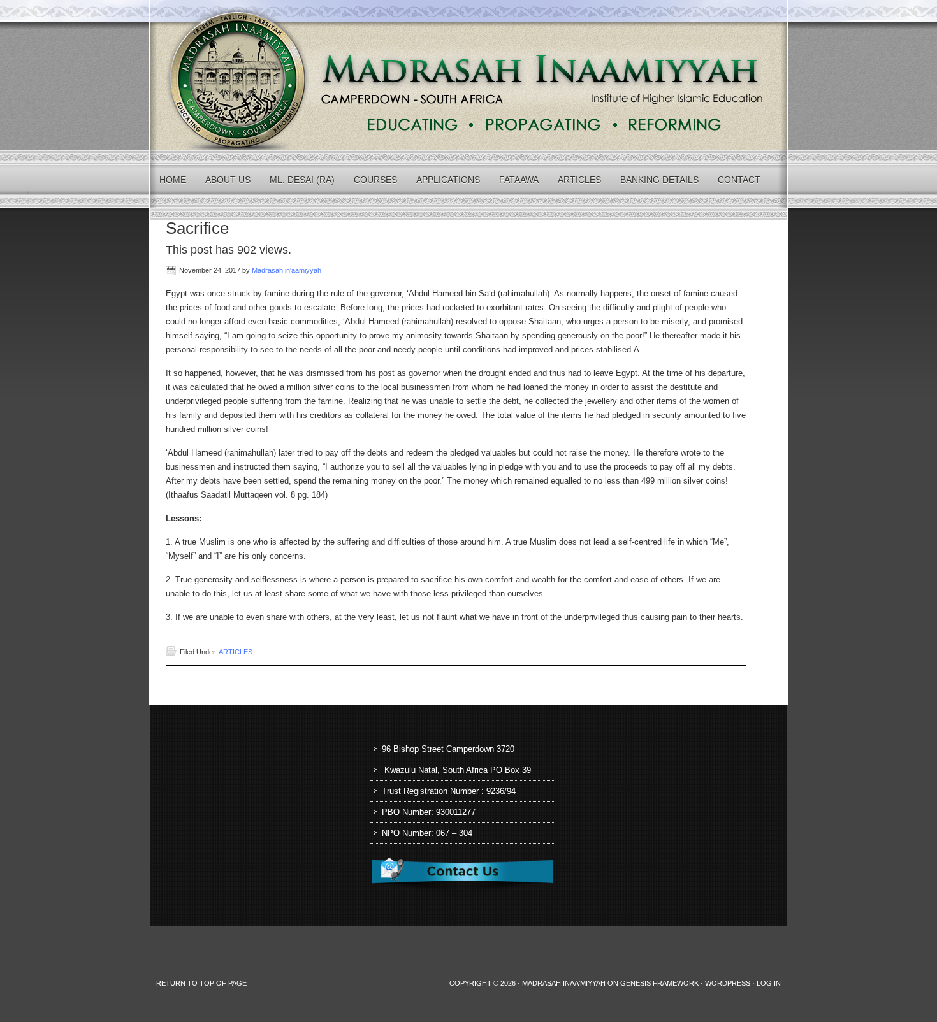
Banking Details (659, 180)
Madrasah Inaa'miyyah (564, 983)
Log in (769, 983)
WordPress (727, 983)
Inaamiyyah (468, 75)
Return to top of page (201, 983)
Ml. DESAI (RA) (302, 180)
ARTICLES (579, 180)
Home (172, 180)
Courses (375, 180)
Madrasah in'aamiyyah (286, 270)
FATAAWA (519, 180)
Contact (739, 180)
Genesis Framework (659, 983)
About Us (228, 180)
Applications (448, 180)
